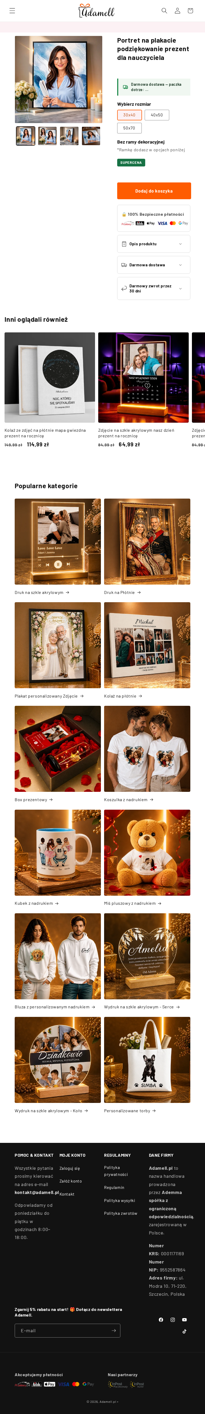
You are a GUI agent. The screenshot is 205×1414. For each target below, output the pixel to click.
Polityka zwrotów (120, 1213)
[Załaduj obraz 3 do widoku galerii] (69, 136)
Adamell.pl (108, 1401)
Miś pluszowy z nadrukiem (130, 903)
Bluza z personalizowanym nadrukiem (52, 1006)
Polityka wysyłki (119, 1200)
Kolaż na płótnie (120, 695)
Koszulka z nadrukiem (126, 799)
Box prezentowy (31, 799)
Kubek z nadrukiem (34, 903)
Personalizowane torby (127, 1110)
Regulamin (114, 1187)
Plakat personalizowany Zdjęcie (46, 695)
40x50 (157, 114)
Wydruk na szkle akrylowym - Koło (48, 1110)
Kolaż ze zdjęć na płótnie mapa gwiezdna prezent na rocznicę (45, 432)
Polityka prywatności (116, 1171)
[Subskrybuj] (113, 1331)
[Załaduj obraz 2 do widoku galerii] (47, 136)
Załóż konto (71, 1181)
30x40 (129, 114)
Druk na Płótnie (119, 592)
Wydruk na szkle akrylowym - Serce (139, 1006)
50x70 (129, 127)
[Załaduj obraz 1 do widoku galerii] (25, 136)
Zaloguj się (70, 1168)
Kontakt (67, 1194)
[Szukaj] (164, 10)
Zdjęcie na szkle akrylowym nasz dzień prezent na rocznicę (136, 432)
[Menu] (12, 10)
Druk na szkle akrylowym (39, 592)
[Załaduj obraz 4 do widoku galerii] (91, 136)
